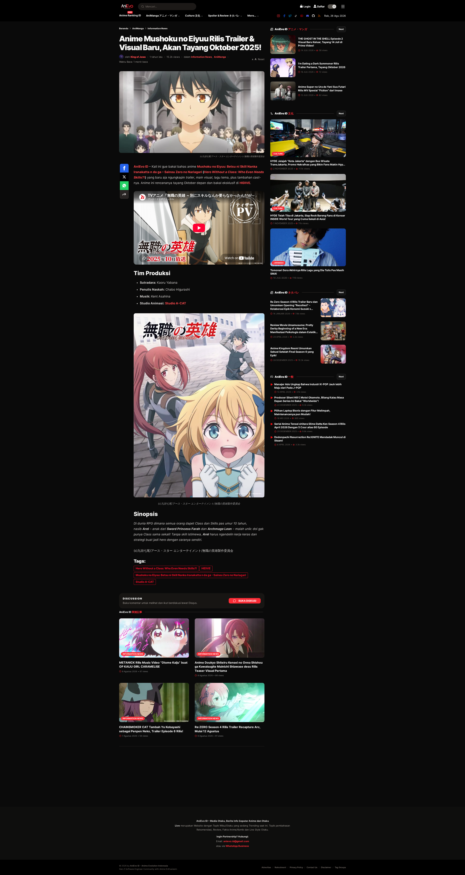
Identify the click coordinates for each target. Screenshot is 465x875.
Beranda (123, 28)
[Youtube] (301, 15)
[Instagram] (278, 15)
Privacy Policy (296, 867)
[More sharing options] (124, 194)
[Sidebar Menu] (343, 6)
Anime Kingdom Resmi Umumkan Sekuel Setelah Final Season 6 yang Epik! (292, 352)
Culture (278, 154)
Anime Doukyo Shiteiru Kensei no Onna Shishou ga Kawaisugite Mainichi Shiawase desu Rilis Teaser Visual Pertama (229, 667)
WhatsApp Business (237, 845)
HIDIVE (245, 183)
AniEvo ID (141, 166)
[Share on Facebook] (124, 168)
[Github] (313, 15)
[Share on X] (124, 177)
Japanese (279, 263)
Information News (157, 28)
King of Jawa (138, 56)
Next (341, 29)
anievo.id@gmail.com (236, 841)
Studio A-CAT (175, 303)
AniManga (138, 28)
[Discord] (307, 15)
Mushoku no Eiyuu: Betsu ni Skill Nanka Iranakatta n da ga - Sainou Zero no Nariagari (191, 575)
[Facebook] (284, 15)
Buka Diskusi (247, 600)
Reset (261, 59)
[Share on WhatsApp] (124, 185)
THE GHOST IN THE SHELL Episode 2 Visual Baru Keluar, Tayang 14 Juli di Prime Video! (320, 42)
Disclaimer (326, 867)
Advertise (266, 867)
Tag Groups (340, 867)
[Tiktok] (295, 15)
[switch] (332, 6)
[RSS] (319, 15)
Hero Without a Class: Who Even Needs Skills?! (166, 568)
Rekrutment (280, 867)
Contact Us (312, 867)
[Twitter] (290, 15)
